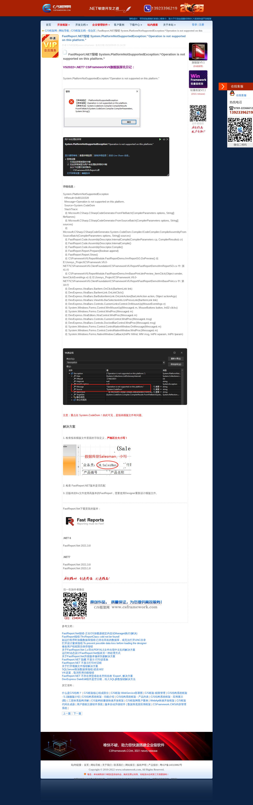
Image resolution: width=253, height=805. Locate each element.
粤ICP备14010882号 (171, 765)
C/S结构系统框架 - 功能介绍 (98, 696)
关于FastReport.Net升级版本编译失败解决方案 (88, 656)
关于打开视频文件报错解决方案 (80, 666)
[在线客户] (223, 86)
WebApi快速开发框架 (162, 700)
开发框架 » (63, 24)
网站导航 (64, 30)
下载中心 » (136, 24)
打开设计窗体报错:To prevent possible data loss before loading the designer (104, 643)
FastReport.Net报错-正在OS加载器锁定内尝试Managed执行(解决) (99, 633)
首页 (48, 24)
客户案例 (119, 24)
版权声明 (141, 765)
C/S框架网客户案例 (137, 700)
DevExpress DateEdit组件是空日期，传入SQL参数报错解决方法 (98, 679)
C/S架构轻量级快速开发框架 (107, 700)
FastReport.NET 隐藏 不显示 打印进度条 (85, 659)
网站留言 (130, 765)
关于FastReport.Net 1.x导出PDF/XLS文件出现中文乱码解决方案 (98, 649)
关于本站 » (169, 24)
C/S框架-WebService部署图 (127, 692)
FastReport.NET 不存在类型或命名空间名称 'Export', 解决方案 (97, 675)
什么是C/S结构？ (72, 692)
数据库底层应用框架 (139, 704)
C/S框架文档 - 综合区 (83, 30)
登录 (194, 24)
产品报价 (153, 765)
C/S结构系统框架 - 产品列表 (132, 696)
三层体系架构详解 (78, 700)
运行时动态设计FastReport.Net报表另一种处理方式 (91, 653)
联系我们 (118, 765)
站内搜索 (152, 24)
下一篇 (77, 713)
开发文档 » (81, 24)
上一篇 (67, 713)
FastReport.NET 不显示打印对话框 (82, 662)
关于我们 (107, 765)
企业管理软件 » (101, 24)
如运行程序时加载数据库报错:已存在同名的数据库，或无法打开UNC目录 (104, 639)
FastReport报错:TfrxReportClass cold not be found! (90, 636)
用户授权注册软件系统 (90, 704)
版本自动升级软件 (115, 704)
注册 (201, 24)
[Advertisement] (102, 723)
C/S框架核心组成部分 (96, 692)
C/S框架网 (51, 30)
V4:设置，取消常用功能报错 (78, 672)
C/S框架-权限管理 (155, 692)
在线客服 (240, 95)
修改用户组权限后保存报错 (77, 646)
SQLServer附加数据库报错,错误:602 (82, 669)
